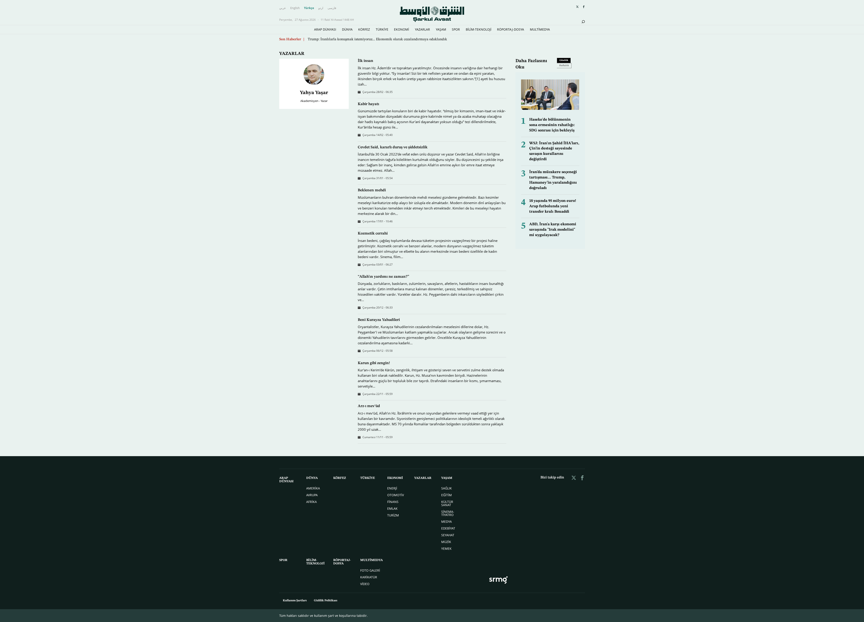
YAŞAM (441, 29)
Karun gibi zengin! (374, 363)
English (295, 8)
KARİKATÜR (368, 577)
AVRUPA (312, 495)
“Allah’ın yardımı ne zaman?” (383, 277)
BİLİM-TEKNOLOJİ (478, 29)
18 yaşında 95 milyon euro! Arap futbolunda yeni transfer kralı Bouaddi (552, 206)
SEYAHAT (447, 535)
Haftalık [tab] (564, 65)
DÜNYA (347, 29)
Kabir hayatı (368, 104)
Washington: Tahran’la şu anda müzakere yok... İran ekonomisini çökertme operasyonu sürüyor (381, 39)
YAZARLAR (422, 29)
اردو (320, 8)
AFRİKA (311, 502)
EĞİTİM (446, 495)
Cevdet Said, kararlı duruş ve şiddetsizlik (393, 147)
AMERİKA (313, 488)
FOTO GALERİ (370, 570)
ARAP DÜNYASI (325, 29)
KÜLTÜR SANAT (447, 503)
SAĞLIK (446, 488)
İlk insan (365, 61)
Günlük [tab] (563, 60)
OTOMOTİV (395, 495)
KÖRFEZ (364, 29)
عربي (282, 8)
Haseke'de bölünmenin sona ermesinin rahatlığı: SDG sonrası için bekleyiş (552, 125)
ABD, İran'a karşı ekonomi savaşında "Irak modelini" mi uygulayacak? (552, 229)
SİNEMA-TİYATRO (447, 513)
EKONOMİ (401, 29)
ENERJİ (392, 488)
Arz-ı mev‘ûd (369, 406)
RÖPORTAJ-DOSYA (510, 29)
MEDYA (446, 521)
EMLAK (392, 508)
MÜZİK (446, 542)
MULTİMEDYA (540, 29)
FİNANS (392, 502)
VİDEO (364, 584)
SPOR (456, 29)
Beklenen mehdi (372, 190)
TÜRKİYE (382, 29)
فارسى (332, 8)
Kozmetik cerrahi (373, 233)
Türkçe (309, 8)
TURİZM (393, 515)
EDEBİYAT (448, 528)
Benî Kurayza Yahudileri (379, 320)
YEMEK (446, 548)
